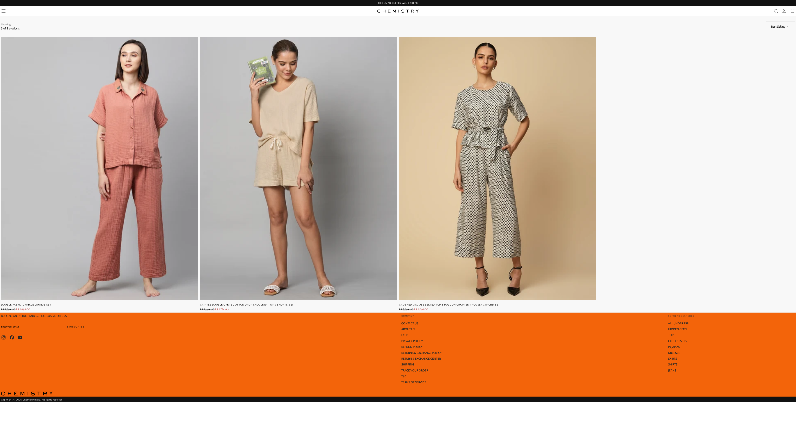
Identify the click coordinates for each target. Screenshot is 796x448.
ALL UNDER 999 (678, 323)
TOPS (671, 335)
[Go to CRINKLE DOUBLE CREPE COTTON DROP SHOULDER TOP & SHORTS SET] (298, 168)
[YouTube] (20, 337)
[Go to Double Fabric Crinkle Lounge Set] (99, 168)
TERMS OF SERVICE (413, 382)
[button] (3, 11)
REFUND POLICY (412, 347)
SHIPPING (407, 364)
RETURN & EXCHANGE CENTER (421, 358)
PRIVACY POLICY (412, 341)
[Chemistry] (27, 393)
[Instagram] (3, 337)
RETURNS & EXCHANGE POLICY (421, 353)
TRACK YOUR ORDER (414, 370)
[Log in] (784, 11)
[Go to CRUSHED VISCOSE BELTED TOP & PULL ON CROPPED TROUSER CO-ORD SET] (497, 168)
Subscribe (76, 326)
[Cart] (792, 11)
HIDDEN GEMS (677, 329)
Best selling (778, 26)
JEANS (672, 370)
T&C (403, 376)
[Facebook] (11, 337)
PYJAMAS (674, 347)
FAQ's (404, 335)
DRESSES (674, 353)
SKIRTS (672, 358)
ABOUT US (408, 329)
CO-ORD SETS (677, 341)
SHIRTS (672, 364)
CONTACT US (409, 323)
